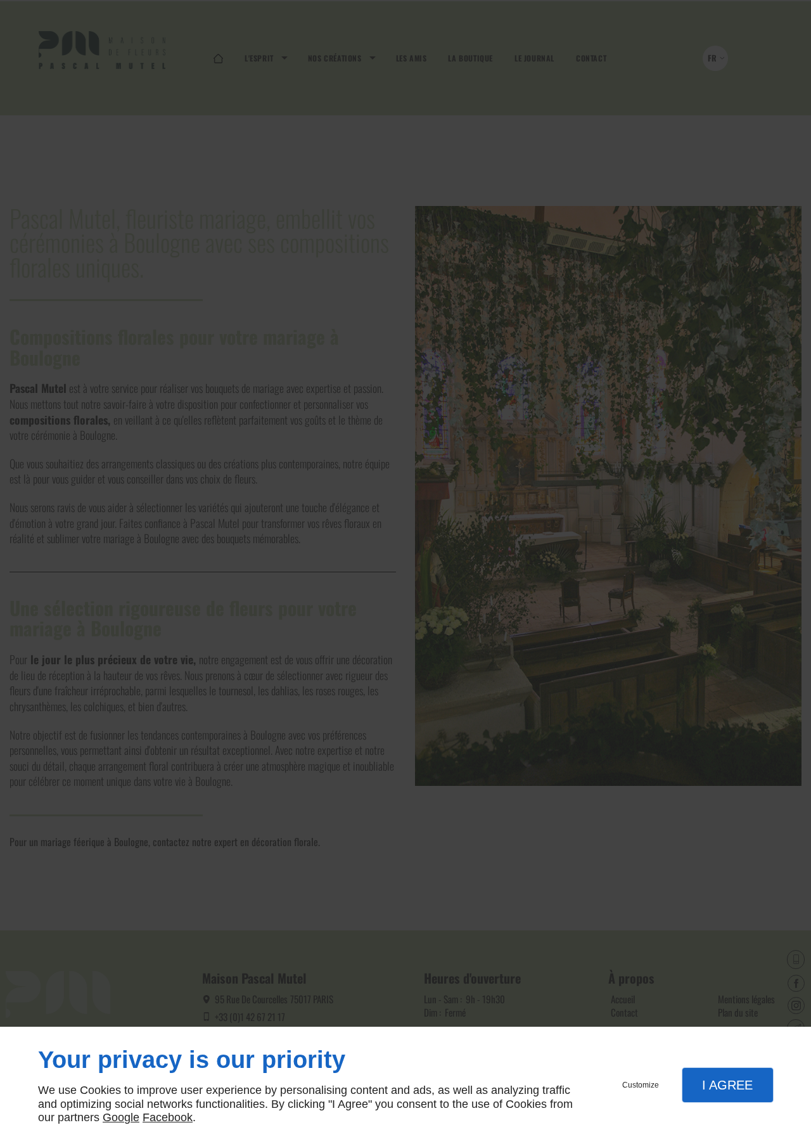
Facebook (168, 1117)
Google (121, 1117)
